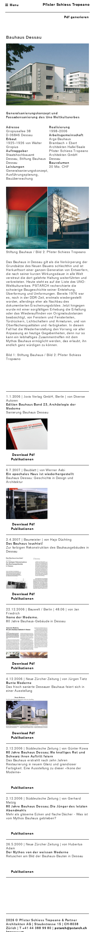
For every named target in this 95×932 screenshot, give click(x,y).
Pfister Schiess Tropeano (66, 4)
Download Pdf (23, 455)
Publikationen (22, 459)
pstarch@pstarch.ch (71, 928)
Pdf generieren (76, 17)
